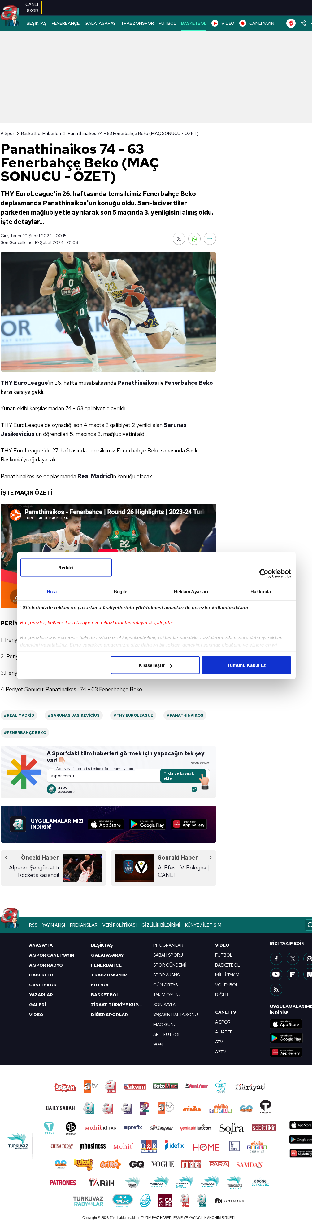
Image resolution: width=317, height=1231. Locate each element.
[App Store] (106, 824)
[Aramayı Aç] (310, 925)
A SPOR (223, 1022)
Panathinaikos (137, 382)
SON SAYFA (164, 1004)
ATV (219, 1042)
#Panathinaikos (185, 715)
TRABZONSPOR (137, 23)
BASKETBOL (193, 23)
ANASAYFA (41, 945)
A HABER (224, 1032)
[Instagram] (309, 959)
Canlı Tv (225, 1012)
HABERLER (41, 975)
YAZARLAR (41, 995)
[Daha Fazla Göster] (210, 239)
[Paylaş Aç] (303, 23)
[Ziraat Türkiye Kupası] (291, 23)
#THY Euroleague (133, 715)
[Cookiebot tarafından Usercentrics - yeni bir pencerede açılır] (264, 573)
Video (222, 945)
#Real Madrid (19, 715)
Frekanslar (84, 925)
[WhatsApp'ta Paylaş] (194, 239)
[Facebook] (276, 959)
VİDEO (227, 23)
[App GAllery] (189, 824)
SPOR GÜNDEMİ (169, 965)
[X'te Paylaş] (179, 239)
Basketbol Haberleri (41, 133)
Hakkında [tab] (260, 591)
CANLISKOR (31, 7)
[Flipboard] (293, 974)
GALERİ (37, 1004)
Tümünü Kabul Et (246, 665)
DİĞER (221, 995)
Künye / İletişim (203, 925)
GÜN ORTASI (166, 985)
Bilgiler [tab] (121, 591)
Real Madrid (94, 476)
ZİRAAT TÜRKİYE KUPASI (118, 1004)
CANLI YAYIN (261, 23)
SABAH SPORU (168, 955)
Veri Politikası (119, 925)
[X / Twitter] (293, 959)
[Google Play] (147, 824)
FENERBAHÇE (66, 23)
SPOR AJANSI (166, 975)
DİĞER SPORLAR (109, 1014)
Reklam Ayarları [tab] (191, 591)
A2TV (220, 1052)
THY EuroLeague (24, 382)
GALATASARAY (100, 23)
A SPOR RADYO (46, 965)
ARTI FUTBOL (167, 1034)
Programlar (168, 945)
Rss (33, 925)
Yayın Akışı (53, 925)
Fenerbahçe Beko (189, 382)
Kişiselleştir (151, 665)
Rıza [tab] (51, 591)
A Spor (7, 133)
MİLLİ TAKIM (227, 975)
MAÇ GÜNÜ (165, 1024)
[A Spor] (10, 15)
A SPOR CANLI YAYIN (51, 955)
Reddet (66, 567)
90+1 (158, 1044)
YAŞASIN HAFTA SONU (175, 1014)
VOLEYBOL (226, 985)
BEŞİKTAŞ (37, 23)
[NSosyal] (309, 974)
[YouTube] (276, 974)
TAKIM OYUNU (167, 995)
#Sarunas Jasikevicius (74, 715)
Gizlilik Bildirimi (160, 925)
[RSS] (276, 990)
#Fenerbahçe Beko (25, 732)
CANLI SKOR (43, 985)
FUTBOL (167, 23)
